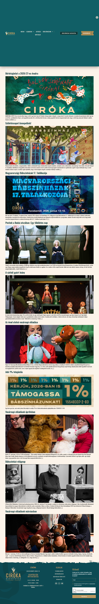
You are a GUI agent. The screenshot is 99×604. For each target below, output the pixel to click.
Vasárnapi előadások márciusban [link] (21, 511)
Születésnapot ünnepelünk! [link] (18, 123)
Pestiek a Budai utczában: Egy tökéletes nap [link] (26, 222)
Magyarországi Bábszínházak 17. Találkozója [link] (26, 173)
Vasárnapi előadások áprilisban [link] (20, 412)
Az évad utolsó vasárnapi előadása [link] (21, 322)
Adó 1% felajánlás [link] (14, 372)
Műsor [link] (22, 32)
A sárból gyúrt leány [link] (15, 272)
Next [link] (92, 561)
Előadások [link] (29, 32)
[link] (97, 17)
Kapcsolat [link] (38, 35)
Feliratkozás (84, 596)
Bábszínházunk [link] (47, 32)
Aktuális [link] (38, 32)
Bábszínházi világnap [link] (15, 461)
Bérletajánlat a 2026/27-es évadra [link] (21, 73)
